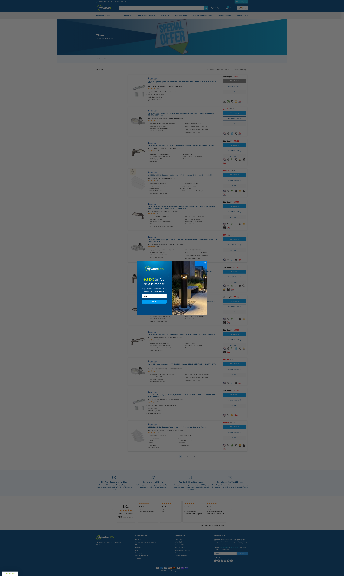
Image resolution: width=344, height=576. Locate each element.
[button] (154, 302)
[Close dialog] (205, 264)
